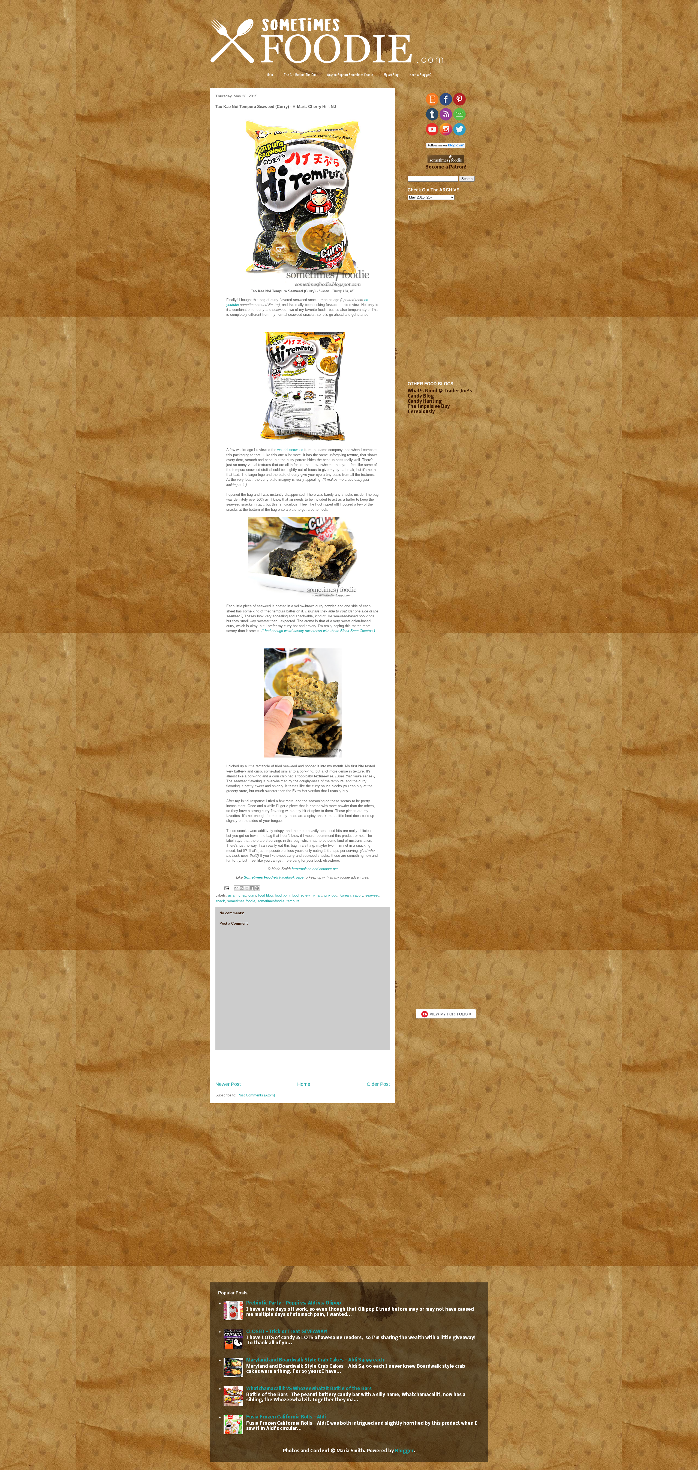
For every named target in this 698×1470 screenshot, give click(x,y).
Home (303, 1084)
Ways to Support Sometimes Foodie (350, 74)
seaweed (372, 895)
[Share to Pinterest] (257, 888)
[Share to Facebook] (252, 888)
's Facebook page (273, 877)
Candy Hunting (425, 401)
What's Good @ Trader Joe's (440, 391)
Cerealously (421, 411)
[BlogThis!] (241, 888)
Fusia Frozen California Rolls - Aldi (286, 1417)
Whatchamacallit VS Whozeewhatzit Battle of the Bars (309, 1388)
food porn (282, 895)
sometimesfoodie (270, 901)
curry (252, 895)
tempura (293, 901)
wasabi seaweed (290, 450)
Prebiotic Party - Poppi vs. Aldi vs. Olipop (293, 1303)
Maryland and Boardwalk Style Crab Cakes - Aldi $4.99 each (315, 1360)
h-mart (317, 895)
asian (232, 895)
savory (358, 895)
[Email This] (236, 888)
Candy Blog (421, 396)
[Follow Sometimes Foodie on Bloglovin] (445, 146)
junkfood (330, 895)
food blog (265, 895)
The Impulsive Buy (429, 406)
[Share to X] (246, 888)
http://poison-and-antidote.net (315, 869)
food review (300, 895)
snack (220, 901)
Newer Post (228, 1084)
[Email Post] (226, 888)
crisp (242, 895)
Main (270, 74)
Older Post (378, 1084)
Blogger (404, 1451)
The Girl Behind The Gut (300, 74)
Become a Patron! (445, 167)
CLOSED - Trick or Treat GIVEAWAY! (286, 1331)
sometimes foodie (241, 901)
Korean (345, 895)
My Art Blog (391, 74)
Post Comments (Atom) (256, 1095)
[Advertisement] (302, 1065)
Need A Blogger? (421, 74)
